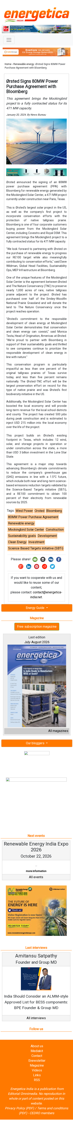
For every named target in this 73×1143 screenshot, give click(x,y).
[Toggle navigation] (9, 40)
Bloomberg (54, 511)
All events (36, 877)
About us (37, 1046)
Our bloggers (35, 743)
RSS (37, 1080)
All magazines (58, 731)
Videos (37, 1070)
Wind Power (24, 511)
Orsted (39, 511)
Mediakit (37, 1051)
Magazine (37, 1065)
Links (37, 1075)
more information (36, 871)
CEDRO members (42, 1113)
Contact (36, 1056)
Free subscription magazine (37, 626)
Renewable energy (23, 64)
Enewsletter (36, 1061)
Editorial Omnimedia (22, 1094)
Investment (36, 542)
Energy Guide (35, 608)
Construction (55, 529)
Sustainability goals (22, 536)
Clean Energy (17, 542)
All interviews (36, 1018)
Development (47, 536)
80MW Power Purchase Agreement (33, 517)
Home (8, 64)
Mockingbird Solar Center (26, 529)
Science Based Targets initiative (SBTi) (35, 548)
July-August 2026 (36, 642)
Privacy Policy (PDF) (19, 1108)
